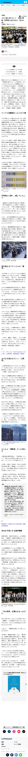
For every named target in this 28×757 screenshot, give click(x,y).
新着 (2, 5)
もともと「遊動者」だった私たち (14, 73)
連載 (14, 5)
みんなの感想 (24, 16)
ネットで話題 (21, 5)
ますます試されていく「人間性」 (14, 71)
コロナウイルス (4, 54)
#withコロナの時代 (12, 54)
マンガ (8, 5)
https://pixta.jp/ (6, 191)
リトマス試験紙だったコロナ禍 (14, 69)
